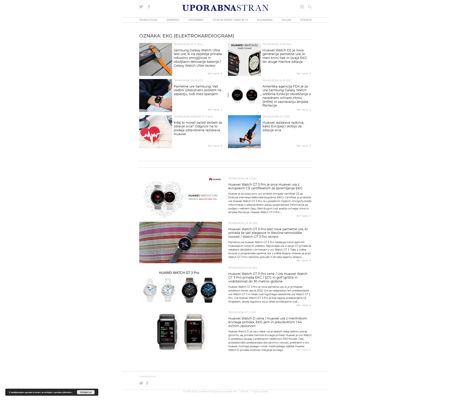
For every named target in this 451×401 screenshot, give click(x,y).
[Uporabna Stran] (225, 8)
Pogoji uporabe (260, 391)
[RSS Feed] (302, 7)
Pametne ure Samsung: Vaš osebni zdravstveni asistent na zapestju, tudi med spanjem (197, 90)
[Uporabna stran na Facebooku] (149, 7)
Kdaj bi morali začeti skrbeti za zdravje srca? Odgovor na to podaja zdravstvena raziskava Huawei (198, 128)
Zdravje (196, 116)
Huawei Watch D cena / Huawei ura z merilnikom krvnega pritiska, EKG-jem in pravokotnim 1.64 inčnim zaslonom (267, 322)
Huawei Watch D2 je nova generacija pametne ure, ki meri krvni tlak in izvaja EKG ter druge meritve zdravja (284, 56)
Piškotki (244, 391)
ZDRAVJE (306, 20)
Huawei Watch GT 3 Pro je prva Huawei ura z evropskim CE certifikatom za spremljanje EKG (265, 186)
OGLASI (286, 20)
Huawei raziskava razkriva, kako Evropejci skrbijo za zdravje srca (283, 126)
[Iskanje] (310, 7)
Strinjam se (86, 392)
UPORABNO (196, 20)
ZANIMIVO (172, 20)
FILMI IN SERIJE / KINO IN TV (230, 20)
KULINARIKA (265, 20)
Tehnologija (181, 44)
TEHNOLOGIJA (148, 20)
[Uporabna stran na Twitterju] (141, 7)
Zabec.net (231, 391)
